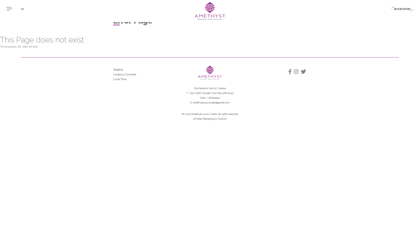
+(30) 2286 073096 (200, 93)
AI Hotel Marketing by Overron (210, 118)
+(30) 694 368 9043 (222, 93)
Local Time (119, 79)
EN (22, 9)
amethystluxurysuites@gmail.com (211, 102)
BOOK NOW (402, 9)
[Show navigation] (8, 8)
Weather (118, 69)
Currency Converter (124, 74)
